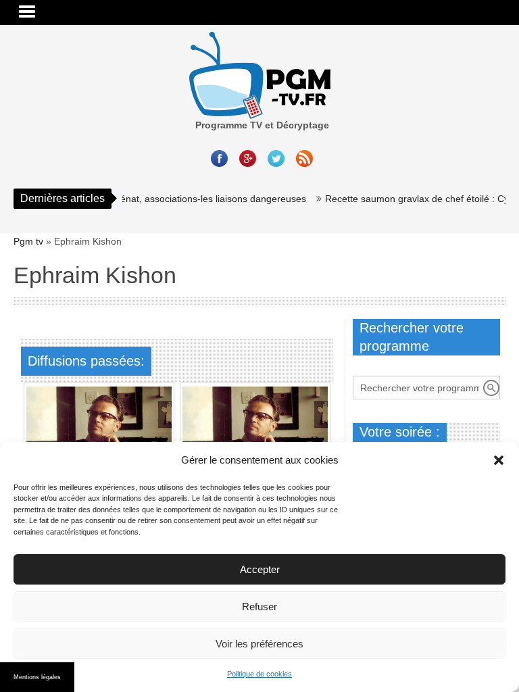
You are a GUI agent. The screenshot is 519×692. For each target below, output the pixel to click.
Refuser (259, 606)
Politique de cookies (259, 674)
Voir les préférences (259, 643)
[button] (498, 460)
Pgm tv (28, 241)
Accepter (260, 569)
